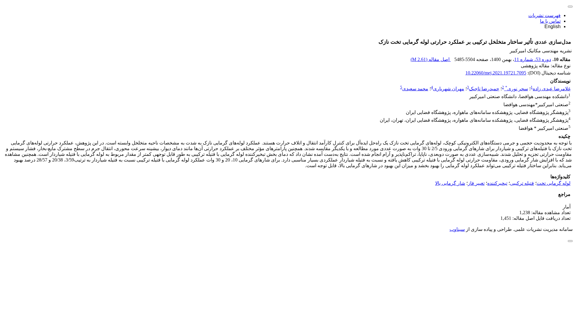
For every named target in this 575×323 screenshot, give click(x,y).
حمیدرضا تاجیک (484, 88)
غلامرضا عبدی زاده (552, 88)
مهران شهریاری (448, 88)
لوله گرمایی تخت (554, 183)
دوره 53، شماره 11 (532, 59)
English (552, 26)
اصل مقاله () (431, 59)
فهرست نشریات (544, 15)
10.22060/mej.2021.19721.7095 (495, 72)
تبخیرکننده (497, 183)
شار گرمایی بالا (450, 183)
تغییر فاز (476, 183)
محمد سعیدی (415, 88)
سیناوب (457, 229)
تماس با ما (550, 21)
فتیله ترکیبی (522, 183)
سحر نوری (516, 88)
